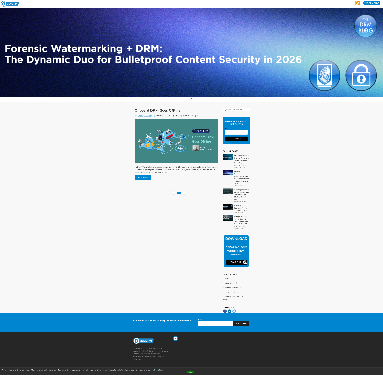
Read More (143, 177)
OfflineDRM (188, 116)
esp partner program (234, 292)
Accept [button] (191, 372)
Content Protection (234, 296)
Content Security (233, 287)
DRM (177, 116)
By (143, 115)
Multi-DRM (231, 283)
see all (225, 300)
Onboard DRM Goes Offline (157, 110)
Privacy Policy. (158, 370)
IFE (198, 116)
